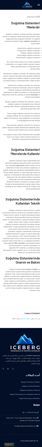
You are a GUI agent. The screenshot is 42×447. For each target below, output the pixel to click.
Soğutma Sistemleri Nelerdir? (29, 390)
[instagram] (13, 369)
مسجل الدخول (25, 318)
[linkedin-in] (8, 369)
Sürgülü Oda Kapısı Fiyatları (30, 382)
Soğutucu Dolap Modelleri (31, 386)
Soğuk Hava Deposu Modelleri (29, 398)
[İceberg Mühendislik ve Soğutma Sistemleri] (27, 5)
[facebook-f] (3, 369)
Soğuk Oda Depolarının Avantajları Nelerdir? (24, 394)
